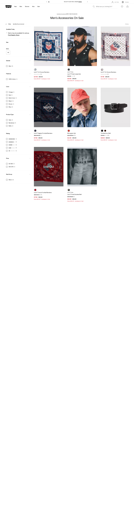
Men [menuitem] (21, 6)
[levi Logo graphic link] (8, 6)
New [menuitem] (15, 6)
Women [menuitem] (27, 6)
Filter (9, 24)
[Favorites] (122, 6)
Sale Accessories (63, 14)
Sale (58, 14)
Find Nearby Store (13, 35)
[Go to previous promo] (46, 1)
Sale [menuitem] (38, 6)
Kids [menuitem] (33, 6)
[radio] (35, 69)
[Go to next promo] (87, 1)
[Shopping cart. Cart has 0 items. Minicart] (127, 6)
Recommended (18, 24)
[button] (18, 29)
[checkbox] (8, 53)
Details (80, 1)
